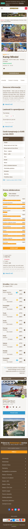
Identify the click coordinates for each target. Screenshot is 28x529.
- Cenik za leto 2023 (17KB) (12, 180)
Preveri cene (14, 413)
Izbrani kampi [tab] (7, 378)
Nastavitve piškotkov (8, 500)
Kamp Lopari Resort (9, 401)
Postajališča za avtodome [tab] (9, 471)
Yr (5, 367)
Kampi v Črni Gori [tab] (7, 487)
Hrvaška (7, 20)
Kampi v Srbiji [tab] (6, 484)
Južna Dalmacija (14, 20)
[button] (4, 26)
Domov (2, 20)
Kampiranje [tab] (5, 461)
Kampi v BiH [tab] (5, 481)
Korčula (21, 20)
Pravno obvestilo (7, 494)
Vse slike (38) (21, 50)
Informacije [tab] (5, 458)
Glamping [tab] (5, 468)
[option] (14, 398)
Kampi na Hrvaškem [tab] (7, 478)
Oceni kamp (23, 27)
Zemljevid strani (6, 504)
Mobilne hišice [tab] (6, 465)
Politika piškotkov (7, 497)
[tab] (14, 292)
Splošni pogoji (6, 491)
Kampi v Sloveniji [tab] (7, 474)
